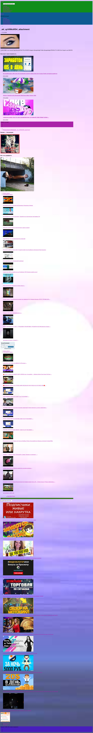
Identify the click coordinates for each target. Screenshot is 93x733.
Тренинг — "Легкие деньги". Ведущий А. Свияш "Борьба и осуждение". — (20, 454)
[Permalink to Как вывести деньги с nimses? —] (8, 338)
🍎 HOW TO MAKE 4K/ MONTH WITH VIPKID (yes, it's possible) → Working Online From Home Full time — (27, 374)
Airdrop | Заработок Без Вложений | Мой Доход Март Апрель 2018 (19, 95)
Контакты (5, 724)
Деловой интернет (5, 343)
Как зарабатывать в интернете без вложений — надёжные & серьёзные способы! (22, 558)
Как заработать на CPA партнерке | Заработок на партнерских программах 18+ (21, 216)
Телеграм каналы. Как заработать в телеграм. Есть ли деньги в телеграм (20, 653)
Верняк (2, 1)
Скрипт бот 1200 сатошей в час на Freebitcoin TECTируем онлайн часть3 (20, 272)
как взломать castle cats (8, 493)
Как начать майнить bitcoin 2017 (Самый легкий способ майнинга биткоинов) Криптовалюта (24, 249)
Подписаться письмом (7, 348)
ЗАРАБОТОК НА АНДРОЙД (9, 539)
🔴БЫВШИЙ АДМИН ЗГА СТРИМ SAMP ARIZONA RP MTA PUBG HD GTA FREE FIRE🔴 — (24, 385)
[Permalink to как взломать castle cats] (8, 490)
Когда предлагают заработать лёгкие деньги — (14, 285)
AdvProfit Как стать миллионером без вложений (14, 238)
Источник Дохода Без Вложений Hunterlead (13, 260)
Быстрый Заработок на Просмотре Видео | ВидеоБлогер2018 (17, 577)
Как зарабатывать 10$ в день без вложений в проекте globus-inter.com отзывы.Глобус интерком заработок (30, 73)
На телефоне (6, 7)
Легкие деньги (6, 9)
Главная (5, 6)
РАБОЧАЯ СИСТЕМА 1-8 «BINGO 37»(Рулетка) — (15, 363)
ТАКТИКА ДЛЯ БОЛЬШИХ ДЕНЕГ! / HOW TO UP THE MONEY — (18, 429)
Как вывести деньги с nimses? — (10, 340)
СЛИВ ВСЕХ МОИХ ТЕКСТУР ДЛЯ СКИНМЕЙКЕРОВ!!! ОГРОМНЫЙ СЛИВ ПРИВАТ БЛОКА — (26, 117)
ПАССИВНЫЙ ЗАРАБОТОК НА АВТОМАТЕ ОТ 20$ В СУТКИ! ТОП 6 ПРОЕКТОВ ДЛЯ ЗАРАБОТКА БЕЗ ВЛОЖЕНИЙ (30, 691)
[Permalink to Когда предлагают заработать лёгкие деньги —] (8, 283)
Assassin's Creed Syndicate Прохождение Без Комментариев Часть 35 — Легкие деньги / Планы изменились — (29, 481)
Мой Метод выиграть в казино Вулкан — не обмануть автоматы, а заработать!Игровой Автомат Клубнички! (28, 634)
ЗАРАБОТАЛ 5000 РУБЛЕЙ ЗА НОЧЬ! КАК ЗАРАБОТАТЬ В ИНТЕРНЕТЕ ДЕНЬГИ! (22, 672)
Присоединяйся (7, 11)
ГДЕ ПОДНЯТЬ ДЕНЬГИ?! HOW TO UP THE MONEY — (16, 396)
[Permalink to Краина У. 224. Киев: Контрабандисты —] (8, 310)
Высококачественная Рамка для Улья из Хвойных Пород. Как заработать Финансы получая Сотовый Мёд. (28, 440)
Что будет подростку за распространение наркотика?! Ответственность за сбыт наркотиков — (25, 407)
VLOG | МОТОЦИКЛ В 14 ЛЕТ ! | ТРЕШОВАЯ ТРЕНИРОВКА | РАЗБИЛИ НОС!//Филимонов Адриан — (27, 326)
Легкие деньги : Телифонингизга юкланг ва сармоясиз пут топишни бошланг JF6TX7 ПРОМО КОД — (26, 299)
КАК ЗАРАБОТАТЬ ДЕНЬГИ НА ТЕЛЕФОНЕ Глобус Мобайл (17, 710)
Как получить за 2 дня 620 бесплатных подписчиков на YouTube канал (19, 520)
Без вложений (6, 8)
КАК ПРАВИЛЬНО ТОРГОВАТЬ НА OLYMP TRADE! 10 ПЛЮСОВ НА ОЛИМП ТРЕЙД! (23, 596)
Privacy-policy (6, 723)
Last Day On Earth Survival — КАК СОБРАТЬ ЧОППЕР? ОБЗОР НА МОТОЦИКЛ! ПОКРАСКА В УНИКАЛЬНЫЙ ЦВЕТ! (30, 615)
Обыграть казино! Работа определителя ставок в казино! (16, 227)
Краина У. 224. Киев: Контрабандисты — (12, 312)
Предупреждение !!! (7, 10)
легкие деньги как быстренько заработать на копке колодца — (17, 468)
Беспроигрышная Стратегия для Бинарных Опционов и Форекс (18, 205)
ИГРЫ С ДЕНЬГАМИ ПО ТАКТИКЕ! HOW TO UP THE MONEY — (18, 418)
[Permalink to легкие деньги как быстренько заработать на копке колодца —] (8, 466)
